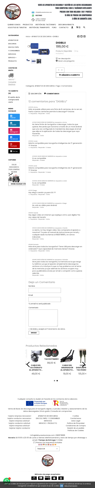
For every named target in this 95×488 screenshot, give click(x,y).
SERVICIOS (12, 54)
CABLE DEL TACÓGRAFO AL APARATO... (36, 367)
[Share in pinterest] (84, 36)
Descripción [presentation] (35, 93)
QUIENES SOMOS (14, 24)
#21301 (30, 190)
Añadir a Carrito (70, 75)
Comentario (33, 307)
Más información (70, 486)
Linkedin (13, 125)
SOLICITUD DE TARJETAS (17, 27)
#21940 (34, 122)
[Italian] (46, 445)
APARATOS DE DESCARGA (13, 42)
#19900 (34, 228)
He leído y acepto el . (47, 329)
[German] (44, 445)
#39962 (31, 141)
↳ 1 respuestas (32, 113)
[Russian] (51, 445)
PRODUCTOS (28, 24)
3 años (48, 113)
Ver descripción (64, 58)
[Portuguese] (48, 445)
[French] (41, 445)
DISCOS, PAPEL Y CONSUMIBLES (14, 49)
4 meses (42, 160)
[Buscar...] (84, 27)
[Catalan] (55, 445)
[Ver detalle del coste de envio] (11, 75)
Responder (41, 113)
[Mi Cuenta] (72, 27)
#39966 (34, 181)
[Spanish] (53, 445)
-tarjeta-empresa (15, 416)
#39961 (30, 166)
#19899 (30, 213)
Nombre (31, 286)
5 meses (48, 147)
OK (61, 486)
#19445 (34, 260)
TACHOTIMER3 (51, 359)
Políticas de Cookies (76, 430)
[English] (39, 445)
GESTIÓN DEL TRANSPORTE (39, 27)
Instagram (14, 132)
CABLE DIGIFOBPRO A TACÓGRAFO (83, 367)
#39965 (34, 156)
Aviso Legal (75, 421)
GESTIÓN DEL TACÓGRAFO (45, 24)
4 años (48, 219)
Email (30, 295)
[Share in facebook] (78, 36)
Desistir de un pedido (75, 428)
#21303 (34, 203)
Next (83, 364)
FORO (54, 27)
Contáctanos (75, 418)
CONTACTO (63, 27)
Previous (28, 364)
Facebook (14, 139)
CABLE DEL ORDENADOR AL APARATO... (67, 367)
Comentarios (67, 86)
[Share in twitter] (81, 36)
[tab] (34, 93)
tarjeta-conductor (23, 428)
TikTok (15, 151)
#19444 (30, 244)
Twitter (13, 118)
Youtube (13, 146)
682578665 (60, 435)
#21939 (30, 107)
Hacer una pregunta (66, 61)
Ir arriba (76, 416)
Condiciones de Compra (76, 425)
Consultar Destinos (12, 83)
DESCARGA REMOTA (66, 24)
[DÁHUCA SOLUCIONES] (47, 11)
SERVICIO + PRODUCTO (12, 59)
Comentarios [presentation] (52, 93)
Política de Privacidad (75, 423)
